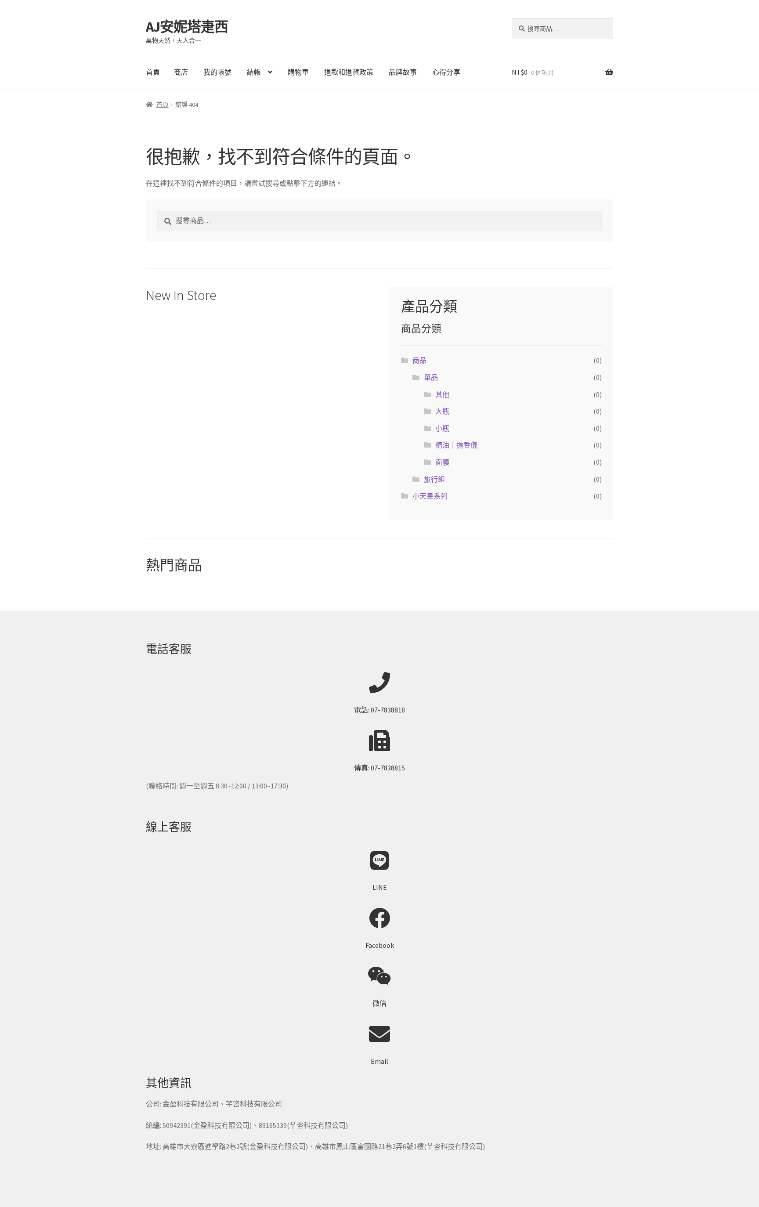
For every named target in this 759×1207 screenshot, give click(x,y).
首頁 (153, 72)
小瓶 (442, 428)
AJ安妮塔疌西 (187, 27)
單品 (431, 377)
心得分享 (446, 72)
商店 (181, 72)
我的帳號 (217, 72)
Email (379, 1061)
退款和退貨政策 (348, 72)
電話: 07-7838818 (379, 709)
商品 (419, 360)
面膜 (442, 462)
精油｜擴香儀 (456, 445)
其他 (442, 394)
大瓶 (442, 411)
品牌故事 (403, 72)
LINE (379, 887)
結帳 (254, 72)
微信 (379, 1003)
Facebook (379, 945)
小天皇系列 (430, 495)
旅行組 (434, 479)
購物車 (298, 72)
